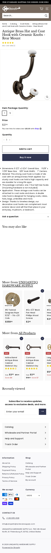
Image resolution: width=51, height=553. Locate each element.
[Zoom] (47, 96)
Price (5, 120)
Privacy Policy (8, 477)
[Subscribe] (42, 412)
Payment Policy (9, 470)
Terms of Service (9, 481)
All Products (27, 333)
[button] (8, 42)
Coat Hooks (24, 24)
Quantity (7, 134)
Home (4, 24)
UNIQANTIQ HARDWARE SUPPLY (20, 284)
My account (31, 480)
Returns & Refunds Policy (13, 474)
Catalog (13, 24)
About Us (6, 463)
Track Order (31, 476)
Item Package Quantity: (15, 108)
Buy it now (25, 157)
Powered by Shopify (11, 547)
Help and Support (33, 473)
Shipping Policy (9, 466)
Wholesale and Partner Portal (36, 467)
